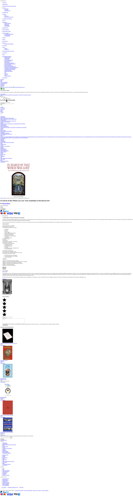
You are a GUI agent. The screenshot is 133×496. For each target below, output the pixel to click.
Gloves (20, 137)
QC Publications (7, 35)
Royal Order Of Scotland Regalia (10, 68)
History (1, 131)
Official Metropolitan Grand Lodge (8, 51)
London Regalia (7, 58)
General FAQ (2, 84)
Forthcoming (4, 45)
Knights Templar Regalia (9, 65)
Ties (5, 72)
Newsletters (2, 85)
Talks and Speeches (5, 29)
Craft (5, 15)
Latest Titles (4, 2)
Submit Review (5, 325)
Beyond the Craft (7, 10)
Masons (6, 48)
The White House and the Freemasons (6, 432)
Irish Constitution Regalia (9, 60)
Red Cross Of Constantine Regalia (10, 66)
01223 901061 (4, 487)
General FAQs (4, 472)
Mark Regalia (42, 136)
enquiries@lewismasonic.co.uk (12, 487)
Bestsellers (2, 79)
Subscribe (2, 439)
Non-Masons (7, 49)
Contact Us (29, 94)
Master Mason (7, 25)
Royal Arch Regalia (37, 136)
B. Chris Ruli (2, 433)
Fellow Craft (7, 24)
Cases (5, 73)
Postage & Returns (5, 480)
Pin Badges (6, 74)
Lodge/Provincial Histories (9, 43)
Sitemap (34, 490)
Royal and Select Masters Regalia (10, 63)
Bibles (3, 54)
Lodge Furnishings (25, 137)
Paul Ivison (2, 361)
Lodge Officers (7, 26)
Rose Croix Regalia (8, 64)
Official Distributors (5, 485)
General (3, 14)
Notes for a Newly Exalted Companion (6, 415)
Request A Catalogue (5, 475)
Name (11, 436)
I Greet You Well (3, 378)
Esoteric (3, 39)
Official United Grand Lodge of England (9, 6)
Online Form (21, 487)
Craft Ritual (6, 8)
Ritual (3, 7)
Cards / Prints (4, 52)
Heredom (4, 37)
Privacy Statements (5, 484)
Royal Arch (6, 9)
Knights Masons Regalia (9, 71)
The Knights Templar (3, 360)
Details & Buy (2, 345)
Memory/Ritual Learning (6, 31)
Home (1, 80)
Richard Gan (2, 398)
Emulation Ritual (5, 12)
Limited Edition (5, 4)
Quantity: (4, 208)
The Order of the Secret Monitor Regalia (11, 67)
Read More (4, 278)
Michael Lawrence (3, 379)
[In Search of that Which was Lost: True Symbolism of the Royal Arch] (18, 197)
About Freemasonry (3, 83)
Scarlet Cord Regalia (8, 70)
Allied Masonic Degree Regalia (10, 69)
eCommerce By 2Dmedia (19, 490)
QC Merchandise (18, 127)
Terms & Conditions (5, 483)
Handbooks (4, 22)
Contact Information (5, 478)
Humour (3, 20)
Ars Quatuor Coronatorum (10, 127)
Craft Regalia (7, 59)
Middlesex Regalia (8, 57)
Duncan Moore (6, 203)
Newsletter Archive (3, 440)
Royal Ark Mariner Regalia (9, 62)
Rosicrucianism (5, 41)
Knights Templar (5, 27)
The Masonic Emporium (6, 56)
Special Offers (4, 77)
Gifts (3, 47)
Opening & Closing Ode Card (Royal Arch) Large (8, 343)
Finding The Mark (3, 397)
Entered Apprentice (8, 23)
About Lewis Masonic (4, 82)
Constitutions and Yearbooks (7, 18)
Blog (1, 81)
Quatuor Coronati (5, 33)
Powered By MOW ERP (28, 490)
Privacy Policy (38, 490)
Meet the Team (4, 479)
